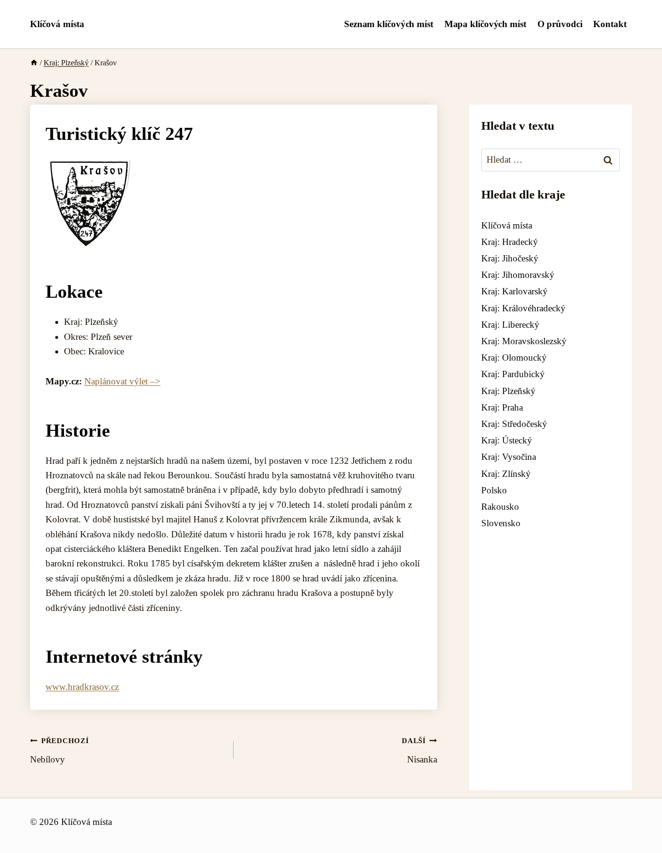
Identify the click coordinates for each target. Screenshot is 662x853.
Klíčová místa (506, 225)
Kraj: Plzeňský (508, 391)
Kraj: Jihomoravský (517, 275)
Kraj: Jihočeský (509, 259)
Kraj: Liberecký (510, 325)
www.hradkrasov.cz (82, 687)
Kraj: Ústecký (506, 441)
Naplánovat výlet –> (122, 381)
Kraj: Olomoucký (514, 358)
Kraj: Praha (502, 407)
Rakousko (500, 507)
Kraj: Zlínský (506, 474)
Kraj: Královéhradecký (523, 308)
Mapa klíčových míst (485, 24)
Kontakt (609, 24)
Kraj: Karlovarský (514, 292)
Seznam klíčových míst (388, 24)
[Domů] (34, 63)
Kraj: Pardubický (513, 374)
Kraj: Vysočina (508, 457)
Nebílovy (59, 750)
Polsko (494, 490)
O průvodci (560, 24)
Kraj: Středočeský (514, 424)
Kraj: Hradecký (509, 242)
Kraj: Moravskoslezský (524, 341)
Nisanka (419, 750)
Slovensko (500, 523)
